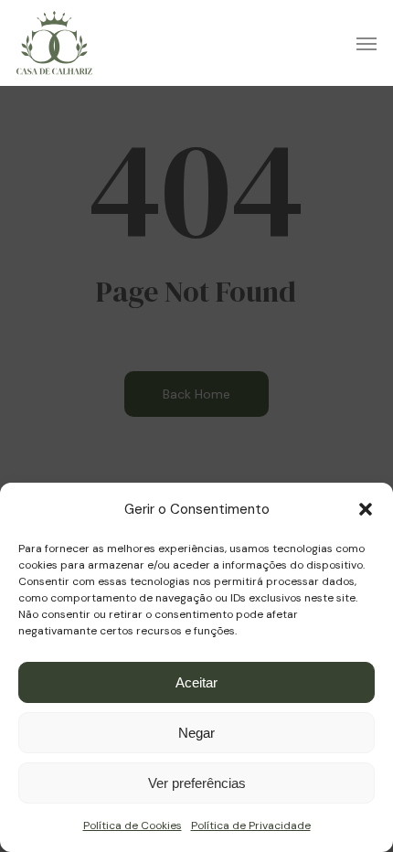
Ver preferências (197, 783)
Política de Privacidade (251, 825)
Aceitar (196, 682)
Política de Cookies (132, 825)
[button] (365, 509)
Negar (196, 732)
